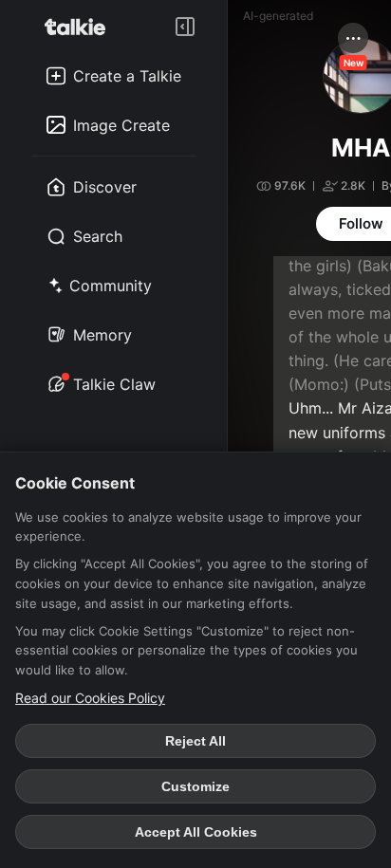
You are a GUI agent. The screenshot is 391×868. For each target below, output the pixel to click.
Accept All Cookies (196, 832)
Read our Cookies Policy (90, 698)
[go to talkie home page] (80, 26)
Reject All (195, 740)
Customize (195, 786)
